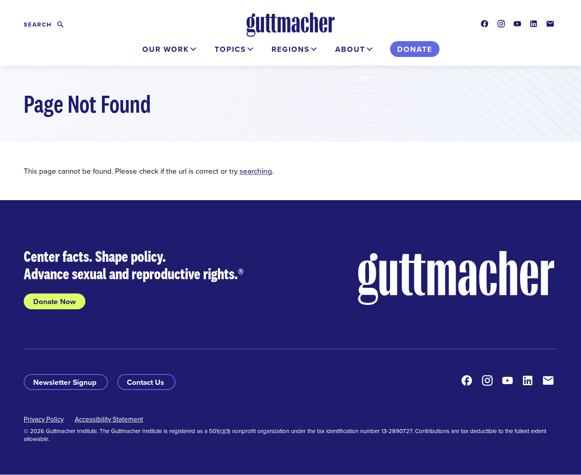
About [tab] (350, 49)
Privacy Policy (44, 419)
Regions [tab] (290, 49)
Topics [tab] (230, 49)
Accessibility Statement (109, 419)
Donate (414, 49)
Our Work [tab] (165, 49)
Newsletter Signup (65, 382)
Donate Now (54, 301)
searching (256, 170)
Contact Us (146, 382)
